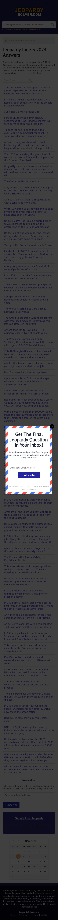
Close (52, 426)
